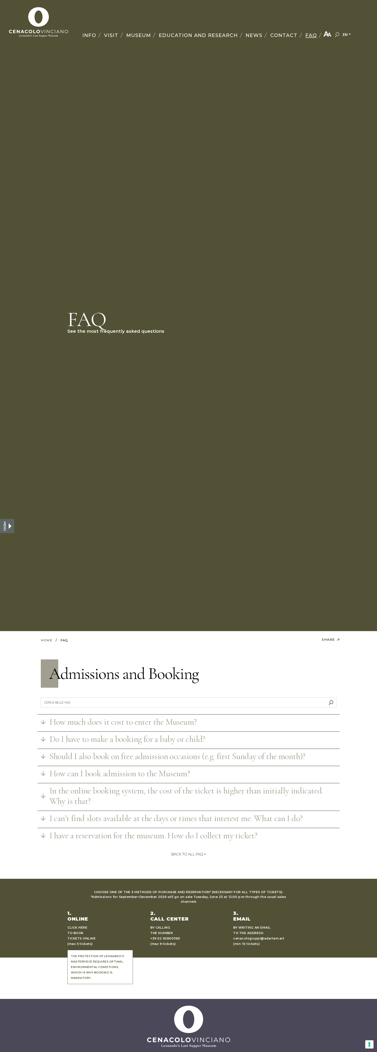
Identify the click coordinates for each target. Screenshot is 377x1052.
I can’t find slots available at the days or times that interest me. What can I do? (176, 818)
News (254, 35)
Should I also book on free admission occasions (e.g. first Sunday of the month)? (177, 756)
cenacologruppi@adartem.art (258, 938)
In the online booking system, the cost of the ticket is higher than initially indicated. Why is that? (186, 795)
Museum (138, 35)
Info (89, 35)
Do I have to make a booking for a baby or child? (127, 739)
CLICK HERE (77, 927)
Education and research (198, 35)
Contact (284, 35)
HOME (47, 640)
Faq (311, 35)
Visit (111, 35)
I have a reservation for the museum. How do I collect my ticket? (153, 835)
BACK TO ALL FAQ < (188, 854)
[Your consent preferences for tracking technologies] (369, 1044)
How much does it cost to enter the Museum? (123, 722)
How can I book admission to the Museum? (120, 773)
